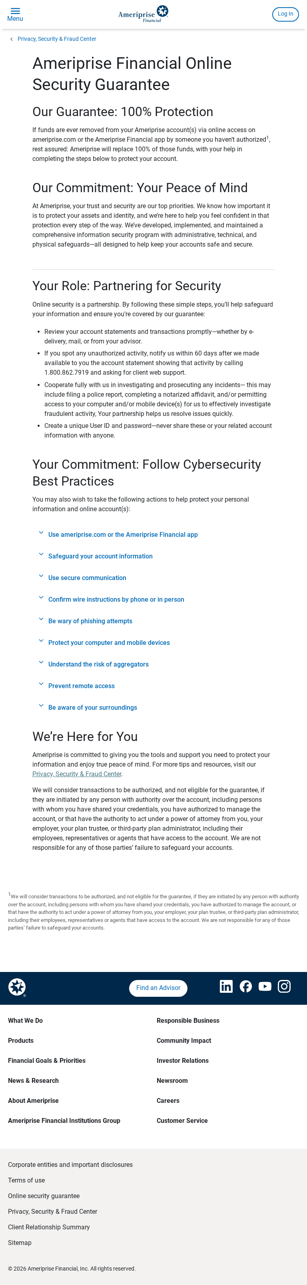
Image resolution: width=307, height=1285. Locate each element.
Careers (168, 1100)
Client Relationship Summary (49, 1227)
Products (21, 1040)
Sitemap (20, 1243)
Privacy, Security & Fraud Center (57, 39)
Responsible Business (188, 1020)
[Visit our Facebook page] (241, 988)
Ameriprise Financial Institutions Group (64, 1120)
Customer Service (182, 1120)
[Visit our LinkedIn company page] (221, 988)
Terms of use (26, 1180)
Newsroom (172, 1080)
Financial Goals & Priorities (47, 1060)
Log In (285, 13)
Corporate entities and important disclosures (70, 1165)
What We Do (25, 1020)
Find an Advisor (158, 988)
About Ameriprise (33, 1100)
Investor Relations (183, 1060)
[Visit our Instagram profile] (279, 988)
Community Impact (184, 1040)
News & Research (33, 1080)
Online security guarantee (44, 1196)
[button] (153, 535)
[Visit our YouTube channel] (260, 988)
